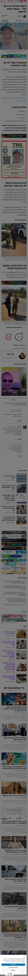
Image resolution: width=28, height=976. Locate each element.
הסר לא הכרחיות (13, 967)
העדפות (13, 970)
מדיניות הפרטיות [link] (22, 972)
